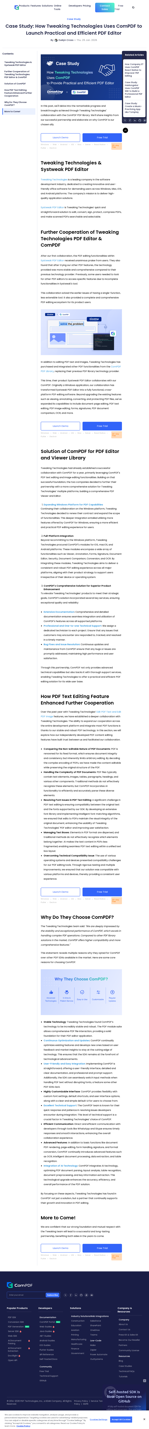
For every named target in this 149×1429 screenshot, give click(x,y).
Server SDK (13, 1331)
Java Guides (46, 1331)
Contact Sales (105, 7)
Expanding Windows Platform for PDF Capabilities (73, 504)
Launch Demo (60, 137)
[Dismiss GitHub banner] (144, 1380)
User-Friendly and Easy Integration (64, 1063)
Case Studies (125, 1366)
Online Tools (57, 7)
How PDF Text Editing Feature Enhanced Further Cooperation (18, 93)
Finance (75, 1348)
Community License (129, 1350)
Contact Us (124, 1329)
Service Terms (98, 1401)
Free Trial (119, 7)
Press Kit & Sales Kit (128, 1334)
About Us (123, 1324)
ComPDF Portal (50, 1322)
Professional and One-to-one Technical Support (72, 626)
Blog (121, 1360)
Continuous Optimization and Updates (67, 1040)
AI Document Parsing (14, 1342)
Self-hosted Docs (48, 1359)
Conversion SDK (16, 1322)
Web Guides (46, 1326)
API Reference (47, 1354)
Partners (123, 1345)
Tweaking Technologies (54, 179)
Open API (12, 1360)
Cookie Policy (23, 1426)
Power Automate (98, 1354)
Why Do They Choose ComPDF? (15, 104)
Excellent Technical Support (60, 1105)
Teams (93, 1334)
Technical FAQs (126, 1371)
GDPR (85, 1403)
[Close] (144, 1419)
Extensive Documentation (59, 612)
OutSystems (96, 1359)
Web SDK (12, 1335)
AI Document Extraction (14, 1349)
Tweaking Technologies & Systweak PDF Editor (18, 64)
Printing (75, 1334)
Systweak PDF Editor (52, 207)
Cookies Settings (98, 1419)
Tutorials (123, 1376)
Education (76, 1325)
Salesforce (95, 1320)
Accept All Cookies (121, 1419)
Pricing (87, 5)
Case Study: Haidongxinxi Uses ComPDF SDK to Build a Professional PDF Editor (133, 89)
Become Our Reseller (129, 1340)
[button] (133, 7)
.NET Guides (45, 1335)
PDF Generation (18, 1326)
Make (93, 1345)
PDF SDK (12, 1317)
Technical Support (49, 1375)
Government (77, 1353)
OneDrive (95, 1330)
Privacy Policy (81, 1401)
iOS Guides (45, 1345)
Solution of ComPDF (15, 83)
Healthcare (76, 1344)
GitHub (43, 1380)
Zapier (93, 1349)
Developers (75, 5)
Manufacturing (78, 1339)
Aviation (75, 1330)
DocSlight (13, 1355)
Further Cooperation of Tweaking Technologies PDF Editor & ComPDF (17, 74)
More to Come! (12, 111)
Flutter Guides (47, 1349)
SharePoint (95, 1325)
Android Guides (47, 1340)
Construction (78, 1320)
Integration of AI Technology (61, 1165)
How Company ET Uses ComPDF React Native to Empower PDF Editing (134, 70)
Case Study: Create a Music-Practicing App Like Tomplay (133, 108)
